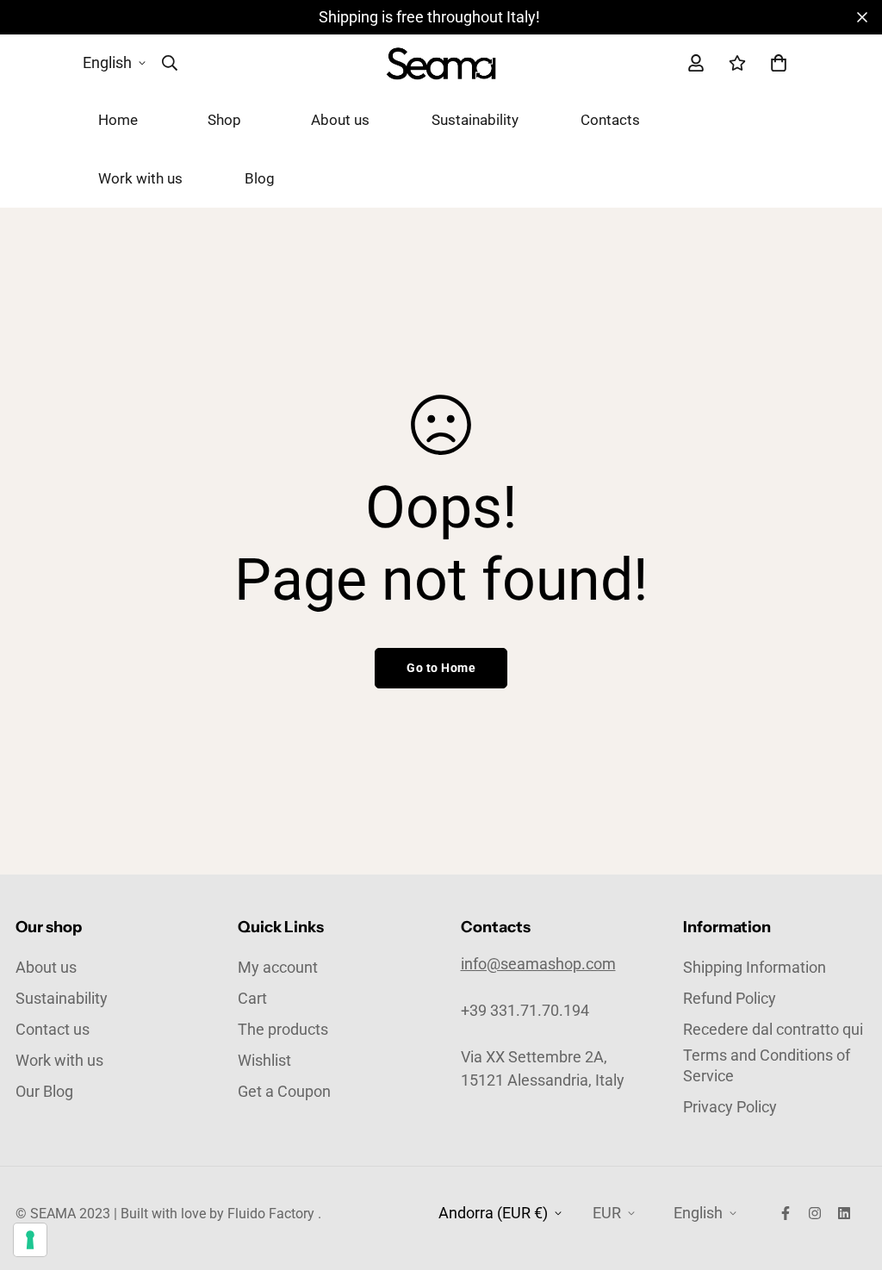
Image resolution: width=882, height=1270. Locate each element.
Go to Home (441, 668)
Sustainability (475, 119)
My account (278, 967)
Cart (252, 998)
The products (283, 1029)
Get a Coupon (284, 1091)
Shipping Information (754, 967)
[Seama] (441, 62)
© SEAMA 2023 (63, 1213)
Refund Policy (729, 998)
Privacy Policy (730, 1107)
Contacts (610, 119)
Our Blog (44, 1091)
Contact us (53, 1029)
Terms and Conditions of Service (766, 1065)
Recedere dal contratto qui (773, 1029)
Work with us (140, 178)
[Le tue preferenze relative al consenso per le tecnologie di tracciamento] (30, 1239)
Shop (224, 119)
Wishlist (264, 1060)
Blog (260, 178)
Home (118, 119)
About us (340, 119)
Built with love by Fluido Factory (217, 1213)
